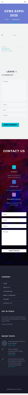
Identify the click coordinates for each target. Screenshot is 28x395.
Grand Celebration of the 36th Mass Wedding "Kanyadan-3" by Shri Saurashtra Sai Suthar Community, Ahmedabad (16, 362)
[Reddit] (14, 60)
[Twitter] (5, 60)
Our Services (8, 291)
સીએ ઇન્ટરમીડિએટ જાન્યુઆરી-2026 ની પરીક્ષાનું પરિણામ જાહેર (15, 351)
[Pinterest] (7, 60)
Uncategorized (5, 49)
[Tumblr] (9, 60)
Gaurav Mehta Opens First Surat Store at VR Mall (16, 342)
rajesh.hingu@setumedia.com (14, 190)
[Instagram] (14, 379)
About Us (6, 287)
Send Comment (10, 125)
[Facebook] (2, 60)
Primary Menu (25, 2)
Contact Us (7, 303)
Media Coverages (9, 295)
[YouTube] (16, 379)
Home (5, 283)
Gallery (6, 299)
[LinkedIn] (11, 60)
